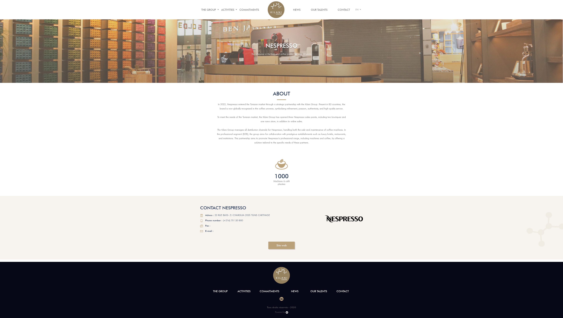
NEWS (297, 9)
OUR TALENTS (319, 9)
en (357, 9)
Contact (344, 9)
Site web (282, 245)
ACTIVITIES (228, 9)
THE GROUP (209, 9)
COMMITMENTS (249, 9)
